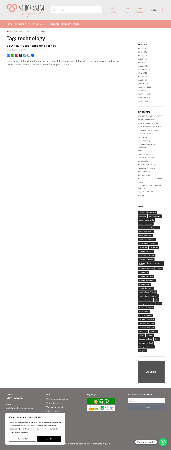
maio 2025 (142, 59)
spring (141, 335)
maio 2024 (142, 80)
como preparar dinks (146, 220)
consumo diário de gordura (149, 228)
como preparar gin (145, 224)
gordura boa (143, 272)
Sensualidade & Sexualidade (150, 178)
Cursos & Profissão (146, 134)
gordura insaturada (146, 276)
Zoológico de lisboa (146, 347)
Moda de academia (146, 308)
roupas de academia (146, 327)
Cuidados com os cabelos (148, 130)
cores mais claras (145, 236)
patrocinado (143, 161)
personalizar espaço (146, 319)
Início (8, 31)
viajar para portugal (146, 343)
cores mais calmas (145, 232)
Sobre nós (51, 419)
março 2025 (143, 66)
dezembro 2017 (144, 94)
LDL (156, 300)
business (142, 216)
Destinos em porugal (146, 255)
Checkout (140, 12)
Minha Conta (112, 12)
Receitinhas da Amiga (147, 164)
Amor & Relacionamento (148, 123)
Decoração (142, 137)
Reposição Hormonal (146, 168)
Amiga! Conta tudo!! (146, 120)
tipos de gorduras (145, 339)
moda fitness (144, 312)
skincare (153, 331)
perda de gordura (145, 315)
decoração (154, 247)
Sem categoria (144, 175)
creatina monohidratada (147, 243)
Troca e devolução (55, 407)
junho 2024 (142, 76)
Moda (140, 150)
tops (156, 339)
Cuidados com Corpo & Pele (149, 127)
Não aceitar (23, 439)
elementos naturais (146, 269)
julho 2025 (142, 52)
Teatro (140, 182)
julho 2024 (142, 73)
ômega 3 (142, 351)
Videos (141, 195)
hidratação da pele (145, 288)
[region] (151, 372)
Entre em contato (54, 423)
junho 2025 (142, 55)
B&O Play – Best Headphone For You (31, 46)
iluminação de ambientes (148, 296)
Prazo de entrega (54, 403)
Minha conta (52, 411)
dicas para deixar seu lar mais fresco (149, 264)
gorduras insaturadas (146, 280)
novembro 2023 (144, 87)
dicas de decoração (146, 259)
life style (142, 304)
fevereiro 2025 (144, 69)
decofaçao (143, 247)
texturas (150, 335)
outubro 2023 (143, 90)
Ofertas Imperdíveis (146, 157)
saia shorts (143, 331)
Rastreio (127, 12)
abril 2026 (142, 48)
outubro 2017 (143, 101)
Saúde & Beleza (144, 171)
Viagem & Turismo (145, 191)
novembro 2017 (144, 97)
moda (159, 304)
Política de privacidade (57, 399)
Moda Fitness (143, 154)
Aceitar (49, 439)
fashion (159, 269)
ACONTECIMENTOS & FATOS (150, 116)
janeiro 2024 (143, 83)
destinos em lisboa (146, 251)
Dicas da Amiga (144, 141)
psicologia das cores (146, 323)
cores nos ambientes (146, 239)
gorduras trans (144, 284)
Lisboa (151, 304)
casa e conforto (154, 216)
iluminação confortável (147, 292)
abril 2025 (142, 62)
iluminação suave (145, 300)
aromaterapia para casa (147, 212)
